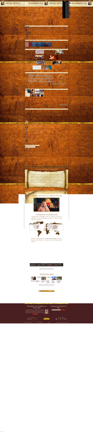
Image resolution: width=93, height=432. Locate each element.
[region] (46, 159)
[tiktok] (66, 318)
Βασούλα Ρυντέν (5, 366)
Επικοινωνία (4, 372)
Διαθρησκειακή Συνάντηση (6, 359)
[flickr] (62, 318)
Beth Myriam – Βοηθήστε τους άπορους (8, 358)
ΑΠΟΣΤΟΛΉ (3, 353)
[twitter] (60, 318)
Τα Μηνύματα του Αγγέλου (7, 338)
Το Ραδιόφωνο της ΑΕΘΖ (6, 368)
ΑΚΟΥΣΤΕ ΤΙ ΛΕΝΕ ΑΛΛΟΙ (63, 104)
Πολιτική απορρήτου (40, 322)
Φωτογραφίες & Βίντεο (6, 370)
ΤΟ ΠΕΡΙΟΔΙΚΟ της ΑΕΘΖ (6, 369)
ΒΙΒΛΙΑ (2, 346)
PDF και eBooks (4, 348)
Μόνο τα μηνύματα (31, 148)
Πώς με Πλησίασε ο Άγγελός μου (7, 367)
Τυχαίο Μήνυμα (6, 341)
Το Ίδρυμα (49, 322)
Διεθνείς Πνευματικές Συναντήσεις (7, 356)
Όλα (26, 148)
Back (5, 335)
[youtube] (56, 318)
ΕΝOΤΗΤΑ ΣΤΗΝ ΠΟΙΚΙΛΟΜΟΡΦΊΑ (6, 363)
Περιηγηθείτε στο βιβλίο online (6, 349)
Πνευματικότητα (6, 332)
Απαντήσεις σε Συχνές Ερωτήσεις (7, 371)
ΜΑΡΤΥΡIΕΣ (3, 364)
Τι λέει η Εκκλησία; (6, 334)
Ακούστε (5, 331)
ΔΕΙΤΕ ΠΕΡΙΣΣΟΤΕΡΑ (46, 268)
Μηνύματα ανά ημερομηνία (7, 337)
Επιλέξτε (4, 336)
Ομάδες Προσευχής (5, 357)
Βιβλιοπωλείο (4, 347)
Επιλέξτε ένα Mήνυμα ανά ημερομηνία (31, 150)
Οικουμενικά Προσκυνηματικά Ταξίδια (7, 355)
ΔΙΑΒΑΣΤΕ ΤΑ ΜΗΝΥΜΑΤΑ (54, 184)
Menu (26, 19)
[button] (46, 164)
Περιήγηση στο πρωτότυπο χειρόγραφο (8, 350)
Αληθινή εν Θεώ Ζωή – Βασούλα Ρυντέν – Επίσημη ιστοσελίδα (12, 377)
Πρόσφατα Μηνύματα (7, 339)
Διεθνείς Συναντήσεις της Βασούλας (7, 354)
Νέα (3, 361)
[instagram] (64, 318)
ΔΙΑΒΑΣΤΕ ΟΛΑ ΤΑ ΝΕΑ (46, 284)
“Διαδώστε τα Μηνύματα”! (6, 360)
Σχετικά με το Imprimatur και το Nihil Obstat (62, 322)
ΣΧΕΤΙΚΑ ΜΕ (3, 365)
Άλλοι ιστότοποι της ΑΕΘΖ (6, 373)
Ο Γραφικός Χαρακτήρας (7, 333)
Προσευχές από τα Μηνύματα (8, 340)
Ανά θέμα (4, 344)
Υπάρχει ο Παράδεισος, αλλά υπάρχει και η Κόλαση (9, 351)
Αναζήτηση (5, 342)
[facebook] (58, 318)
